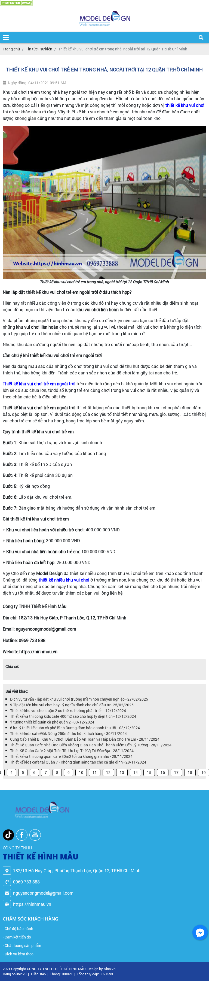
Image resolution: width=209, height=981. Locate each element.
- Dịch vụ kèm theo (18, 953)
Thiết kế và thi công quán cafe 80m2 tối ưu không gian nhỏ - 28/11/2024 (71, 756)
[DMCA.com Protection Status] (16, 2)
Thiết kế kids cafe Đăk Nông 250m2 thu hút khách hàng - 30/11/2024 (68, 733)
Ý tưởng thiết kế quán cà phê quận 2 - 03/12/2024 (52, 722)
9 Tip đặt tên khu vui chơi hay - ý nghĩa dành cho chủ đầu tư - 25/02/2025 (72, 704)
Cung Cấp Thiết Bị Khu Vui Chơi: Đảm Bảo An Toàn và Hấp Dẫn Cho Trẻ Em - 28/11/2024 (84, 739)
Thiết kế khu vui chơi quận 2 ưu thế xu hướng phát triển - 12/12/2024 (68, 710)
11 (95, 772)
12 (108, 772)
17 (176, 772)
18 (190, 772)
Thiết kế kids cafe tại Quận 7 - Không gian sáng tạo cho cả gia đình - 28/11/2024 (78, 762)
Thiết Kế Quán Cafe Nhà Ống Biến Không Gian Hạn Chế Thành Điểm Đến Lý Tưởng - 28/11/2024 (90, 744)
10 (81, 772)
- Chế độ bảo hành (18, 928)
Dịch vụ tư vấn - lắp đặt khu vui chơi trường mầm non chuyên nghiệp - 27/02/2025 (79, 699)
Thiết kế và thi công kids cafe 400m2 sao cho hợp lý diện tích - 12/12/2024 (73, 716)
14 (135, 772)
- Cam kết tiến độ (17, 937)
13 (122, 772)
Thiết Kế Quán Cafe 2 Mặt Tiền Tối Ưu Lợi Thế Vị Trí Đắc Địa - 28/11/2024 (72, 750)
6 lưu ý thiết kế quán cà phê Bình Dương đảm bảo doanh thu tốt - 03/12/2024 (75, 727)
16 (163, 772)
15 (149, 772)
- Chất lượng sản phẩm (22, 945)
